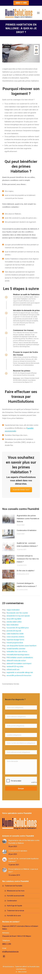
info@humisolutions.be (10, 951)
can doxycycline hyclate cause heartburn (21, 646)
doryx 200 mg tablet (14, 619)
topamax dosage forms (15, 640)
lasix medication (12, 625)
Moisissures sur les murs (15, 891)
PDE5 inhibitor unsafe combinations (20, 658)
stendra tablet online (14, 622)
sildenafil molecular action (16, 661)
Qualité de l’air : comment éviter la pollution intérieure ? (27, 544)
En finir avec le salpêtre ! (26, 571)
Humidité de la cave (14, 915)
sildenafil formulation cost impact (19, 664)
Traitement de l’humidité (13, 886)
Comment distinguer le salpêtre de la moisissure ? (27, 584)
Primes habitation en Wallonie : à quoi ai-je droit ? (23, 870)
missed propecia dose (15, 643)
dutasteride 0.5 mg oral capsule (18, 616)
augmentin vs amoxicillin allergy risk (20, 672)
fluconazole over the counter (17, 613)
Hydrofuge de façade (14, 906)
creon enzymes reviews (15, 637)
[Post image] (8, 519)
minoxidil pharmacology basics (18, 655)
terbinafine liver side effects (17, 652)
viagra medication (13, 610)
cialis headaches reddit (15, 634)
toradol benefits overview (16, 649)
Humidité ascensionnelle (15, 896)
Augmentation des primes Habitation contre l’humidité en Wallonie (28, 519)
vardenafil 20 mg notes (15, 666)
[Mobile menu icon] (38, 12)
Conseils (7, 46)
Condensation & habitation (26, 530)
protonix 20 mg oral (14, 631)
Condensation (12, 901)
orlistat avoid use (13, 669)
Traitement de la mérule (15, 910)
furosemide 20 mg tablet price (18, 628)
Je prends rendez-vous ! (21, 490)
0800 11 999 (6, 944)
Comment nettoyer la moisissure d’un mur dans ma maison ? (28, 559)
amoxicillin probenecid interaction (19, 675)
